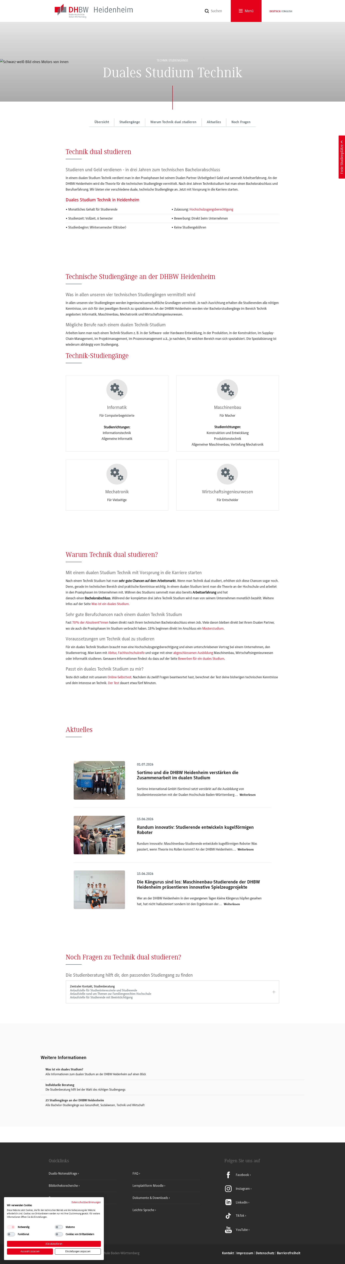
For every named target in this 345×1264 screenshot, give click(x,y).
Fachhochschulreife (131, 653)
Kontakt (228, 1253)
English (287, 11)
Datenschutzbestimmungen (86, 1202)
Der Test (113, 683)
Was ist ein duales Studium (110, 604)
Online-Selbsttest (119, 677)
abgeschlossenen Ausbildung (193, 653)
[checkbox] (11, 1227)
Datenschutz (265, 1253)
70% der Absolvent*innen (90, 622)
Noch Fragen (241, 122)
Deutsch (275, 11)
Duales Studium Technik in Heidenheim (102, 200)
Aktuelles (214, 122)
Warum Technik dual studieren (173, 122)
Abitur (112, 653)
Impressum (244, 1253)
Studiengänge (129, 122)
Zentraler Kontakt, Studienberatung (110, 992)
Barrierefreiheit (288, 1253)
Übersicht (101, 122)
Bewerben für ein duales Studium (201, 659)
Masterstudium (213, 628)
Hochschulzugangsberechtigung (211, 209)
